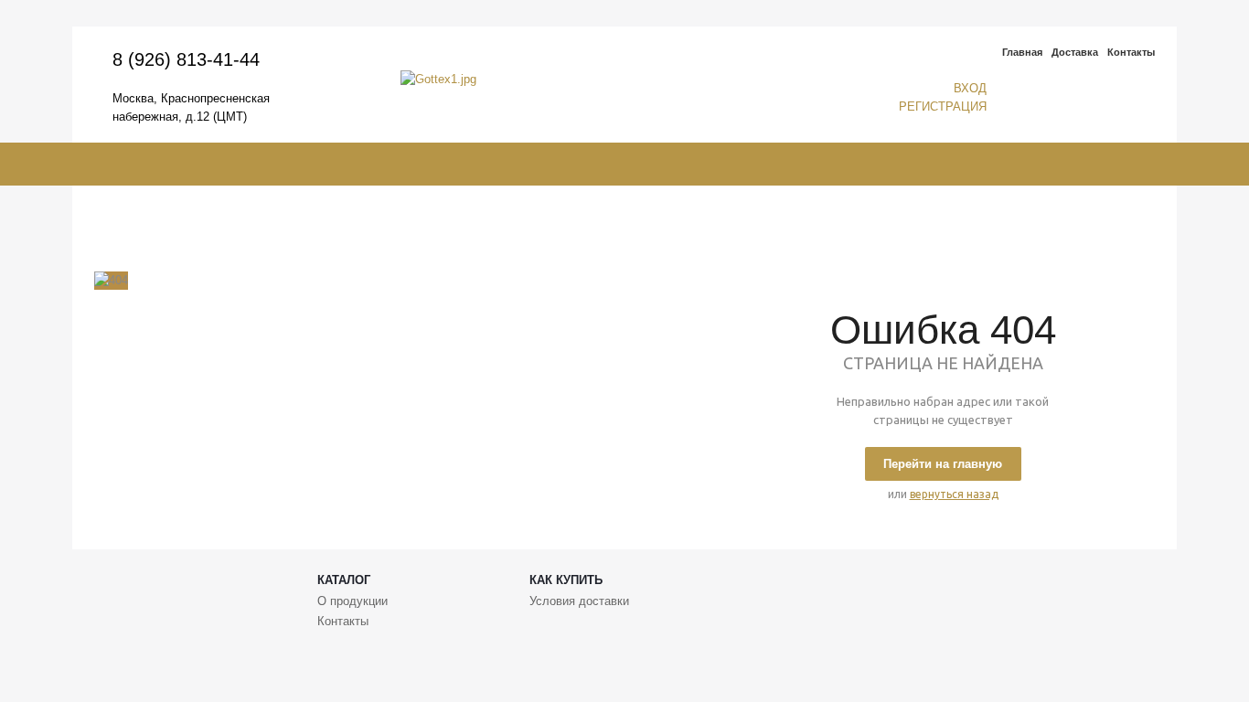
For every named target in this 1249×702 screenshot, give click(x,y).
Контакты (1131, 52)
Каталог (343, 580)
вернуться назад (954, 494)
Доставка (1075, 52)
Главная (1022, 52)
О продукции (352, 601)
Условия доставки (579, 601)
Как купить (566, 580)
